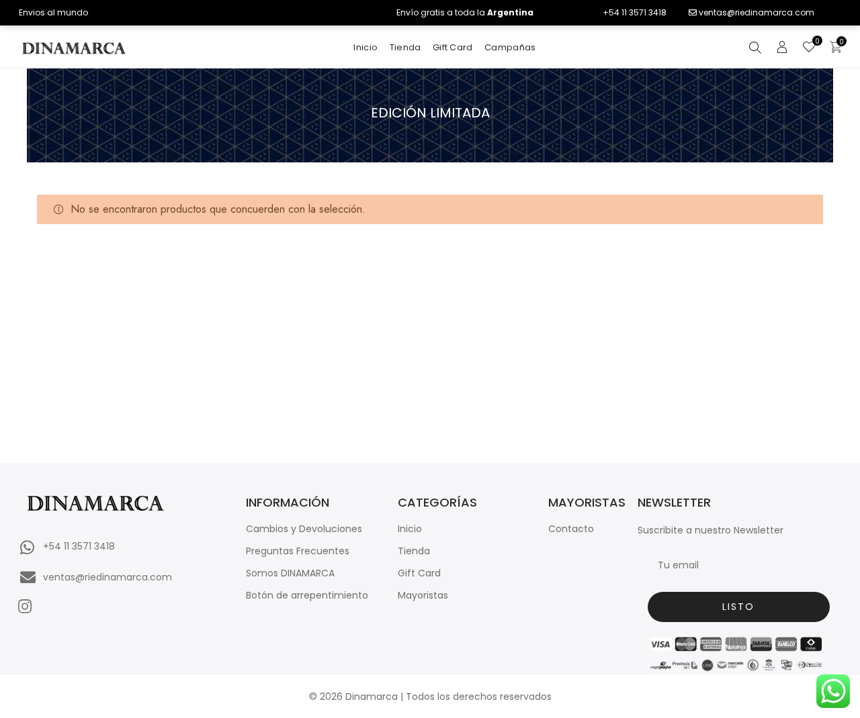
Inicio (365, 47)
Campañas (509, 47)
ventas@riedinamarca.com (756, 12)
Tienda (405, 47)
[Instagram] (24, 606)
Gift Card (453, 47)
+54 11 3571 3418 (634, 12)
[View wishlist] (809, 48)
